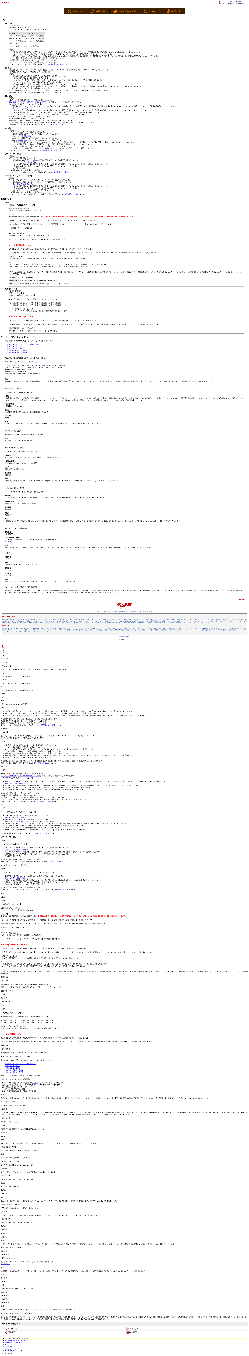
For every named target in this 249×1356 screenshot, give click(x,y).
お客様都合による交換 (16, 348)
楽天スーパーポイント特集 (148, 628)
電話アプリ (226, 630)
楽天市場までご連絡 (56, 64)
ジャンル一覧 (114, 611)
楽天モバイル (181, 630)
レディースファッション (37, 619)
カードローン (9, 630)
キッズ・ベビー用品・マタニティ (107, 619)
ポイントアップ (63, 622)
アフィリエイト (224, 628)
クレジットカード (18, 630)
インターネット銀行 (138, 630)
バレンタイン (148, 622)
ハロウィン (185, 622)
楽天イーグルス (27, 631)
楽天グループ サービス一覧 (40, 631)
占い (237, 630)
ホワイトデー (157, 622)
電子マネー (27, 630)
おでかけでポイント (194, 628)
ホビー (81, 621)
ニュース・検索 (149, 630)
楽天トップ (100, 611)
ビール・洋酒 (214, 619)
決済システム (35, 630)
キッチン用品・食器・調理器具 (149, 621)
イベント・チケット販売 (77, 628)
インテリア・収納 (103, 621)
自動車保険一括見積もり (125, 630)
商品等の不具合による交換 (18, 352)
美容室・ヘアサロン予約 (100, 628)
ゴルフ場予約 (48, 628)
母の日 (164, 622)
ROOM (174, 630)
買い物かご (12, 1329)
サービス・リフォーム (90, 621)
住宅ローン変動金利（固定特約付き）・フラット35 (81, 630)
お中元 (173, 622)
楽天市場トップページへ (13, 1350)
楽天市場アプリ (122, 611)
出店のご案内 (148, 611)
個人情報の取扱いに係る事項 (37, 102)
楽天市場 (4, 628)
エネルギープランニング (59, 630)
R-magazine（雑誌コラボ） (24, 622)
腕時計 (83, 619)
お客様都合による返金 (16, 346)
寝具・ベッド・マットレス (116, 621)
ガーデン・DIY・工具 (174, 621)
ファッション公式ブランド (50, 622)
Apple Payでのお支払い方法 (21, 136)
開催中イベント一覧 (129, 622)
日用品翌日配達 (109, 622)
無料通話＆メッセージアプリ (213, 630)
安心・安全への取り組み (13, 1342)
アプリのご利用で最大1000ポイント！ (18, 1338)
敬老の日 (178, 622)
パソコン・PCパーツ (238, 619)
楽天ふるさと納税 (99, 622)
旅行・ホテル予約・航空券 (15, 628)
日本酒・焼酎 (223, 619)
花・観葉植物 (163, 621)
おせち (203, 622)
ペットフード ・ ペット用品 (189, 621)
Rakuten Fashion (205, 628)
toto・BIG (242, 630)
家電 (50, 621)
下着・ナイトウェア (91, 619)
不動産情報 (164, 630)
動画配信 (232, 630)
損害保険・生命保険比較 (104, 630)
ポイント (232, 621)
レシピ (55, 628)
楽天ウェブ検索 (11, 622)
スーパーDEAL (132, 611)
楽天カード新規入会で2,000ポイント (17, 1340)
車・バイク (166, 619)
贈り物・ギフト (37, 622)
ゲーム (71, 621)
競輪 (217, 628)
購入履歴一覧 (9, 541)
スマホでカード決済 (45, 630)
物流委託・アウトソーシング (132, 628)
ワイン (229, 619)
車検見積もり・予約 (63, 628)
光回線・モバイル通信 (24, 621)
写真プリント (88, 628)
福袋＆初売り (140, 622)
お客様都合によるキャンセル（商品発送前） (24, 344)
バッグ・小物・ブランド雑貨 (55, 619)
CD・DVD (55, 621)
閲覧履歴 (12, 1332)
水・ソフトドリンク (204, 619)
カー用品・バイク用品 (176, 619)
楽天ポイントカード (181, 628)
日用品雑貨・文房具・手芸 (132, 621)
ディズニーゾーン (74, 622)
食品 (185, 619)
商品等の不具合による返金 (18, 350)
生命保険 (114, 630)
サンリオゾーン (84, 622)
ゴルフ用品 (214, 621)
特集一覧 (106, 611)
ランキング (140, 611)
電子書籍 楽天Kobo (38, 628)
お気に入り (134, 1329)
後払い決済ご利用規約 (16, 102)
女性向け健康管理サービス (115, 628)
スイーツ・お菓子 (192, 619)
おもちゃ (75, 621)
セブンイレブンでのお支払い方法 (24, 162)
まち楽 (91, 622)
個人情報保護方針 (124, 636)
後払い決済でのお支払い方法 (22, 108)
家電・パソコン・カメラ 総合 (21, 619)
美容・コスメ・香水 (156, 619)
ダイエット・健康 (122, 619)
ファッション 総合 (7, 619)
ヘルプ (7, 1344)
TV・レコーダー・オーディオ (39, 621)
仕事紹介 (157, 630)
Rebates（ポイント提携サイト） (166, 628)
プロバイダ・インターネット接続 (195, 630)
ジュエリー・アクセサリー (72, 619)
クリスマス (197, 622)
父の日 (168, 622)
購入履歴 (39, 365)
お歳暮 (191, 622)
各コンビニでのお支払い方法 (22, 184)
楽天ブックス (224, 621)
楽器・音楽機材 (63, 621)
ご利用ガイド (9, 1346)
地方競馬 (212, 628)
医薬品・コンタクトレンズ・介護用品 (139, 619)
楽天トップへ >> (124, 608)
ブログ (170, 630)
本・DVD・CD (28, 628)
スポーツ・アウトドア (203, 621)
